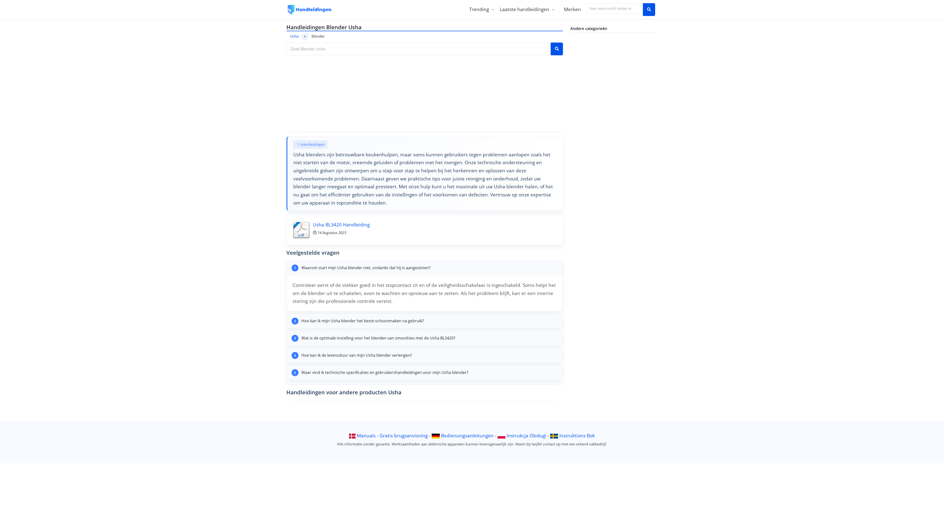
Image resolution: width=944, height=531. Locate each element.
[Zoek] (649, 9)
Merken (572, 9)
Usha (294, 36)
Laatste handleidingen (524, 9)
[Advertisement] (424, 93)
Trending (479, 9)
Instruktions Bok (577, 435)
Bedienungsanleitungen (467, 435)
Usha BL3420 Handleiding (341, 224)
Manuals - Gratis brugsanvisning (392, 435)
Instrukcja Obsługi (526, 435)
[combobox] (614, 8)
